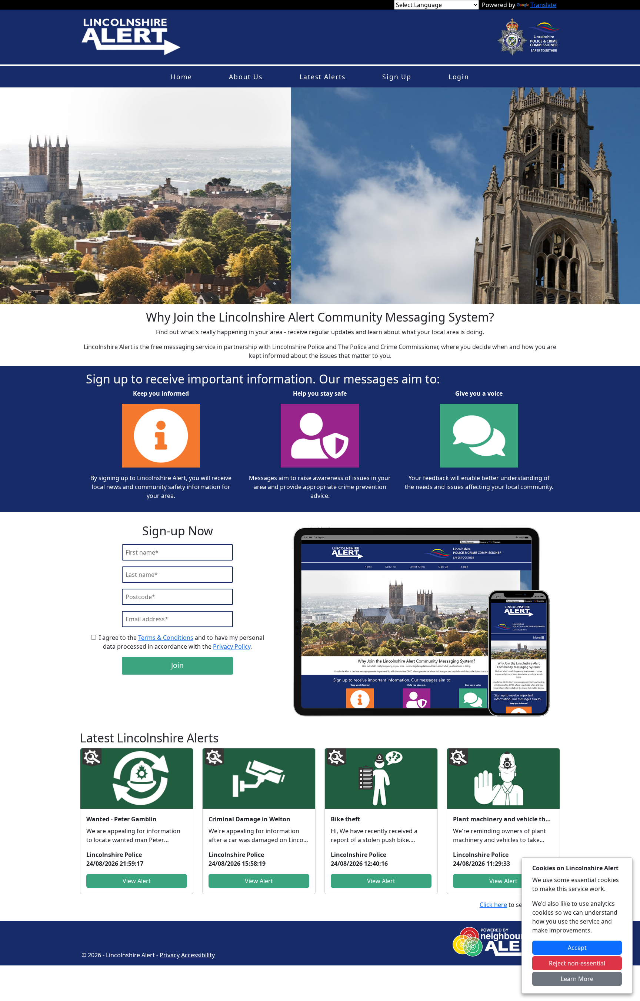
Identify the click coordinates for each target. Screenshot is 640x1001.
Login (459, 76)
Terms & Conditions (165, 637)
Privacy (170, 955)
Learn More (577, 979)
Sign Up (396, 76)
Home (181, 76)
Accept (577, 948)
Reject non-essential (577, 963)
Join (177, 665)
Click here (493, 905)
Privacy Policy (231, 646)
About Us (245, 76)
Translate (543, 5)
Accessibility (198, 955)
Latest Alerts (323, 76)
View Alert (137, 881)
